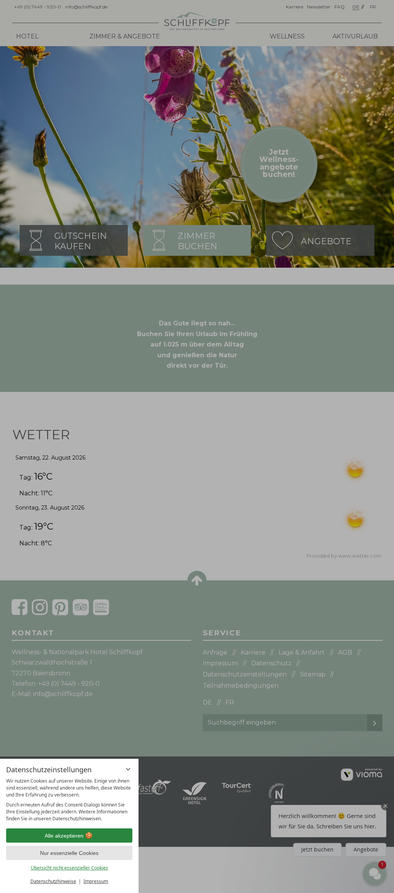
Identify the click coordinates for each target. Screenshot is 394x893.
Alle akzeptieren (64, 836)
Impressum (95, 881)
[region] (69, 800)
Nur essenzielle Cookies (69, 853)
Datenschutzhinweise (53, 881)
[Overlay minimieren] (128, 769)
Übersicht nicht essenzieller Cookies (69, 868)
